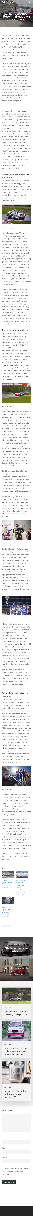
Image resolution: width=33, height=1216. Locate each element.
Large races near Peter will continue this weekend (7, 882)
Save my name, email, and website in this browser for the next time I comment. (16, 1171)
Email (4, 1148)
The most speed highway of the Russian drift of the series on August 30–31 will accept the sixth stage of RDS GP (21, 886)
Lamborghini (6, 926)
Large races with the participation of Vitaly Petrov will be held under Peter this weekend (7, 909)
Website (5, 1157)
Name (5, 1139)
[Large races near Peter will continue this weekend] (8, 874)
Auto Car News (8, 2)
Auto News (16, 9)
